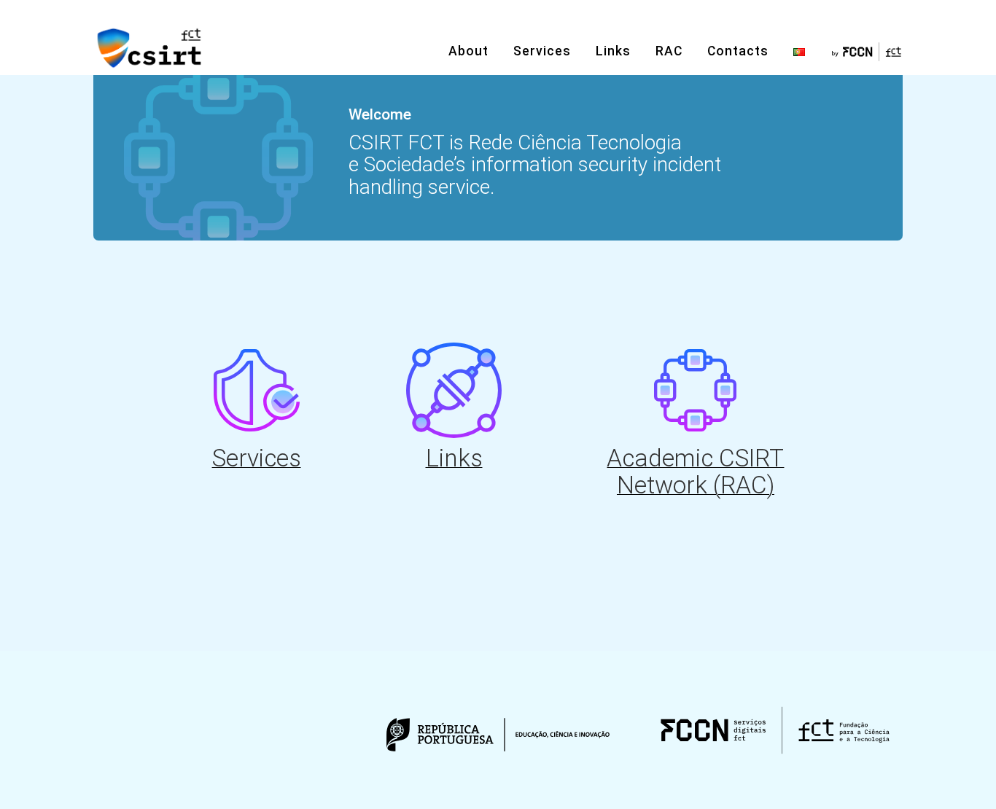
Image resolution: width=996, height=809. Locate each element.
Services (542, 51)
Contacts (738, 51)
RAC (668, 51)
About (468, 51)
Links (613, 51)
